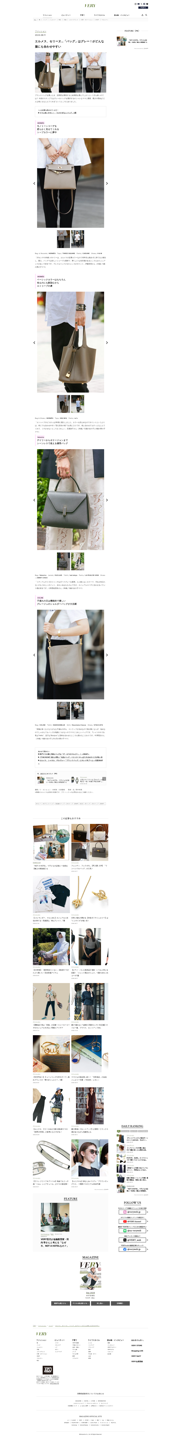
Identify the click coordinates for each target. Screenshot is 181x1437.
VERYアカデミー (112, 1347)
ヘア (56, 1347)
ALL (35, 19)
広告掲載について (72, 1405)
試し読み (100, 1303)
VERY (80, 1420)
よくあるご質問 (84, 1405)
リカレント (110, 1351)
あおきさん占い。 (138, 1340)
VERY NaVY (136, 1356)
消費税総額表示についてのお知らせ (90, 1394)
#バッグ (87, 803)
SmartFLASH (75, 1422)
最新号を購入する (60, 1303)
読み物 (109, 1354)
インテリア (91, 1345)
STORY (87, 1420)
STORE (93, 1401)
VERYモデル (111, 1349)
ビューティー (66, 15)
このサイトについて (78, 1403)
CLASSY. (73, 1420)
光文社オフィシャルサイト (106, 1405)
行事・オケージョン (87, 19)
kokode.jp (74, 1425)
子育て (82, 15)
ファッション (47, 15)
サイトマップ (104, 1403)
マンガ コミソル (104, 1422)
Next (107, 183)
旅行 (89, 1349)
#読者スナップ (60, 803)
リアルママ (75, 1358)
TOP (34, 1325)
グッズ (74, 1351)
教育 (73, 1356)
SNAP (97, 19)
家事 (89, 1351)
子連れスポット (76, 1345)
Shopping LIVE (137, 1351)
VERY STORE (136, 1345)
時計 (60, 19)
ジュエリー (52, 19)
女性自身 (66, 1422)
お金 (89, 1356)
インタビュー (111, 1345)
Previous (34, 183)
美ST (98, 1420)
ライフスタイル (99, 15)
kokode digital (105, 1425)
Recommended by (99, 1189)
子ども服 (74, 1349)
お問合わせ (94, 1405)
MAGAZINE (78, 1401)
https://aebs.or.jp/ (54, 1383)
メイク (56, 1343)
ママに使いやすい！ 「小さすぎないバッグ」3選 (58, 113)
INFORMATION (102, 1401)
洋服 (65, 19)
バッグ (45, 19)
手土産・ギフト (92, 1354)
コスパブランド (73, 19)
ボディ (56, 1349)
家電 (89, 1358)
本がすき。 (114, 1422)
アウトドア (91, 1347)
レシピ (90, 1343)
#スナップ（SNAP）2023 (75, 803)
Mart (92, 1420)
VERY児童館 (75, 1343)
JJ (68, 1420)
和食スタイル (110, 1420)
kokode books (95, 1425)
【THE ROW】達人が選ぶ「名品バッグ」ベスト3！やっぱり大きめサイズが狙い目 (71, 757)
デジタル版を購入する (80, 1303)
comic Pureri (93, 1422)
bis (103, 1420)
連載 (109, 1343)
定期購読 (120, 1303)
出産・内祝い (75, 1347)
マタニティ (105, 19)
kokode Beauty (84, 1425)
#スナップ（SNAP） (98, 803)
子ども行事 (75, 1354)
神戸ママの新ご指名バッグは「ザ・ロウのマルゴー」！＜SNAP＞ (64, 754)
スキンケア (58, 1345)
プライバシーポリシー (92, 1403)
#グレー (38, 803)
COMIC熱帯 (84, 1422)
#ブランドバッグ (48, 803)
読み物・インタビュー (122, 15)
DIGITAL (86, 1401)
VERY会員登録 (137, 1361)
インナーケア (58, 1351)
